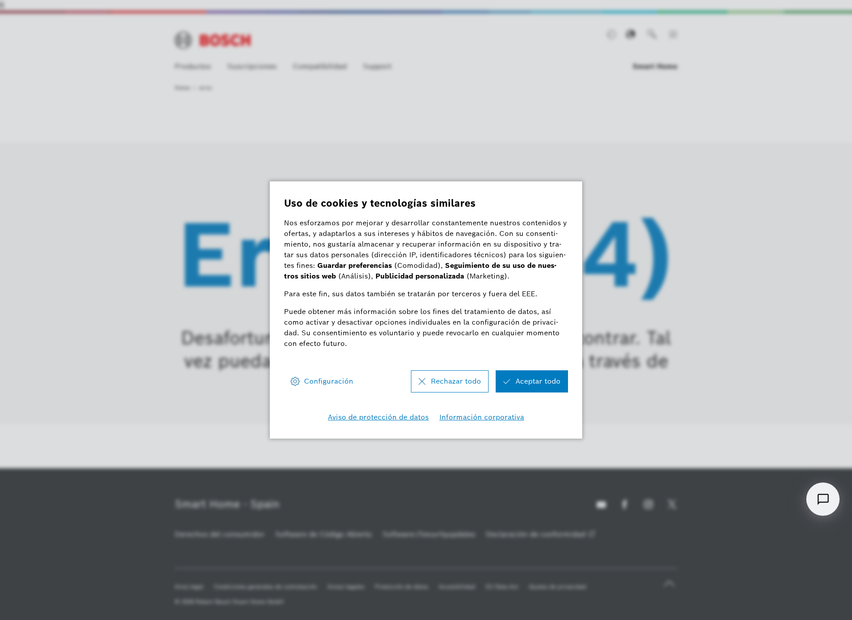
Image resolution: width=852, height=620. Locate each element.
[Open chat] (823, 499)
